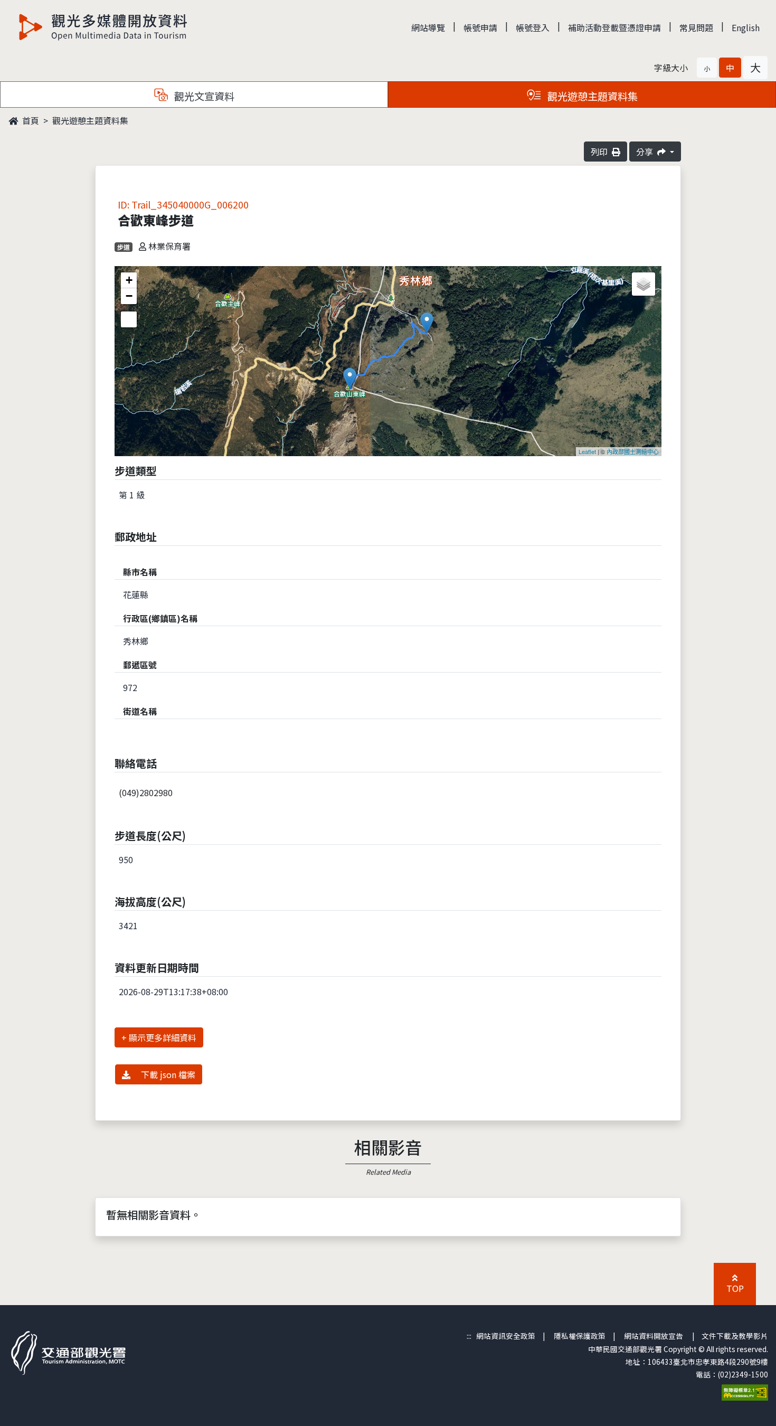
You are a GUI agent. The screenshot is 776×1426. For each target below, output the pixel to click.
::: (469, 1335)
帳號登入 (533, 27)
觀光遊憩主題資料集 (90, 120)
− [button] (129, 296)
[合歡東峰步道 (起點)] (349, 378)
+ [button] (129, 280)
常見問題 (696, 27)
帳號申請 (480, 27)
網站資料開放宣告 (653, 1335)
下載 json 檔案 (167, 1074)
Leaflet (587, 451)
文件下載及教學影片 (735, 1335)
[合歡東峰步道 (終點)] (426, 323)
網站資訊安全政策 (505, 1335)
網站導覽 (428, 27)
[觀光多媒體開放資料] (103, 27)
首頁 (29, 120)
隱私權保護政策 (579, 1335)
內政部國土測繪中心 (633, 451)
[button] (707, 68)
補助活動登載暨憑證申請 (614, 27)
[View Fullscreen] (129, 319)
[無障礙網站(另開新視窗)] (745, 1391)
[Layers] (643, 284)
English (746, 27)
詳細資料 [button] (179, 1037)
